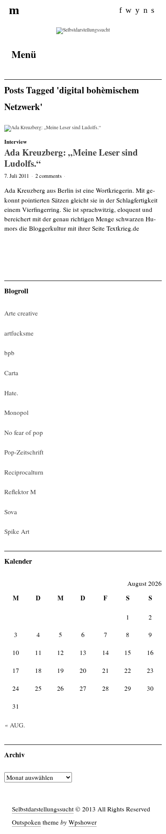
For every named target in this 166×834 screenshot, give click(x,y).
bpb (9, 352)
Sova (10, 511)
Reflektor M (20, 491)
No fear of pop (23, 432)
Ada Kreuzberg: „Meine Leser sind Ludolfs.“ (71, 157)
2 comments (48, 176)
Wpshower (83, 822)
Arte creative (21, 313)
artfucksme (19, 333)
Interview (15, 141)
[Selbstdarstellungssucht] (83, 30)
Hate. (11, 392)
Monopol (16, 412)
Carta (11, 372)
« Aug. (15, 725)
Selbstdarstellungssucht (43, 809)
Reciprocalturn (23, 472)
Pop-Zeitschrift (23, 452)
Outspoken (26, 822)
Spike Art (16, 531)
